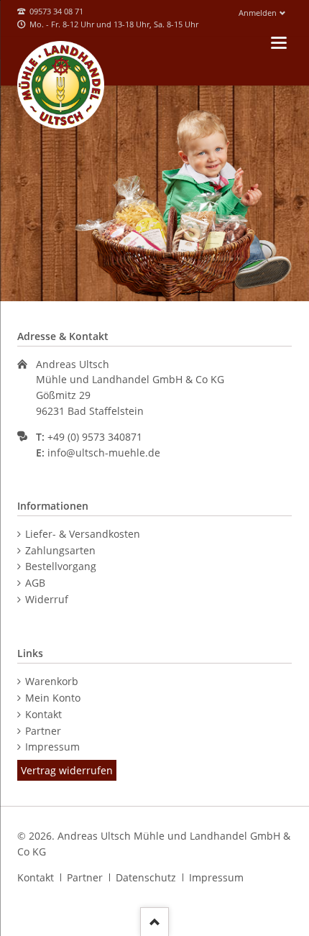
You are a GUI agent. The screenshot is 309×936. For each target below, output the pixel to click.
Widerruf (46, 599)
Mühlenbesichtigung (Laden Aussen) (171, 288)
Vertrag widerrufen (67, 770)
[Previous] (14, 193)
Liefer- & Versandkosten (82, 534)
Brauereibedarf (154, 288)
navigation (279, 43)
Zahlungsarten (60, 550)
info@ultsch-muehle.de (103, 452)
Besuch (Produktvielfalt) (137, 288)
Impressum (52, 746)
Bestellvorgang (60, 566)
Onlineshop (189, 288)
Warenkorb (51, 681)
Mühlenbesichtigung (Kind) (120, 288)
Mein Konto (52, 698)
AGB (35, 582)
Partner (43, 731)
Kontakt (43, 714)
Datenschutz (146, 877)
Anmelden (258, 12)
